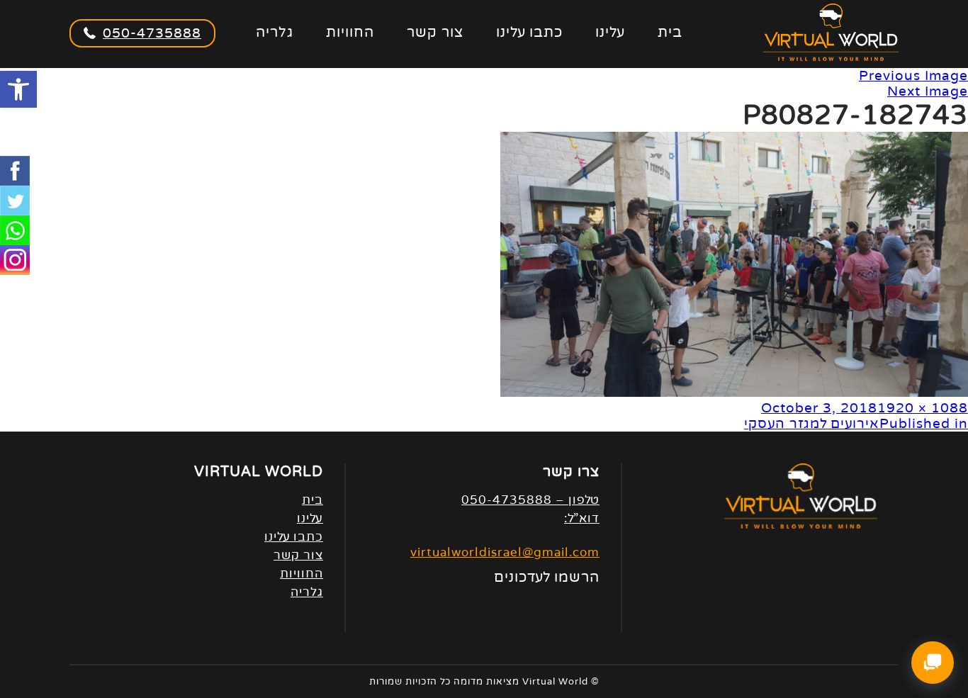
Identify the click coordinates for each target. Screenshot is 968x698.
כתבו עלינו (529, 32)
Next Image (927, 91)
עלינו (610, 32)
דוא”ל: (582, 518)
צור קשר (435, 32)
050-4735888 (152, 33)
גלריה (274, 32)
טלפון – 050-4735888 (530, 499)
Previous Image (913, 76)
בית (670, 32)
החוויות (350, 32)
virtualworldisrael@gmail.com (505, 552)
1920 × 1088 (922, 408)
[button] (18, 89)
